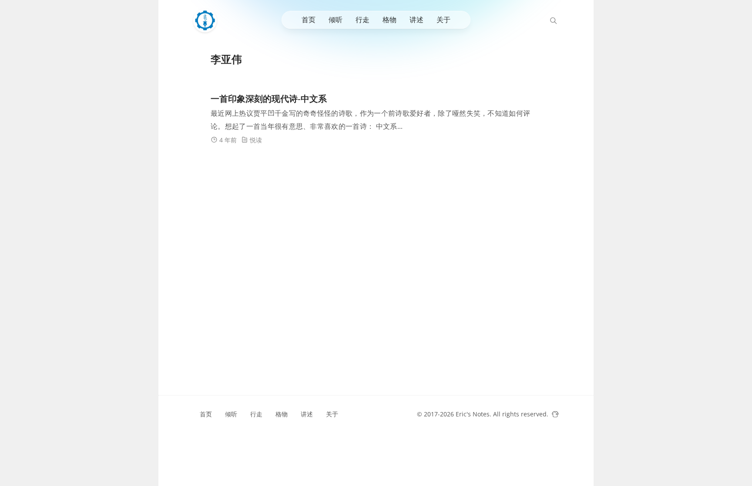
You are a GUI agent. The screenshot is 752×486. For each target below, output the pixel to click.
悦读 (256, 140)
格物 (389, 19)
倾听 (335, 19)
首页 (309, 19)
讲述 (416, 19)
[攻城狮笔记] (207, 20)
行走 (362, 19)
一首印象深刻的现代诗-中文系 (269, 99)
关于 (443, 19)
